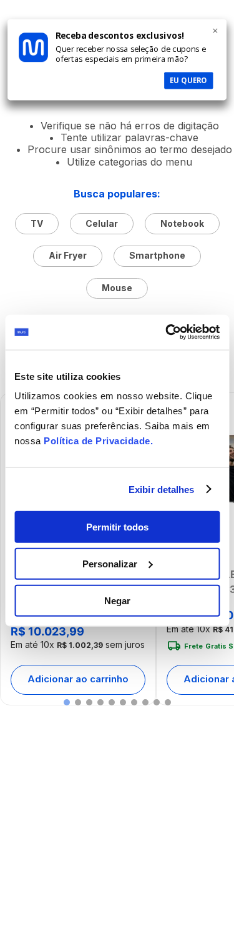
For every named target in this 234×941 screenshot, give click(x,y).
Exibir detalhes (162, 489)
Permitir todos (117, 527)
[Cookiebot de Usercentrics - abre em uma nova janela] (167, 332)
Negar (117, 600)
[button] (67, 702)
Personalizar (109, 563)
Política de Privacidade (97, 441)
